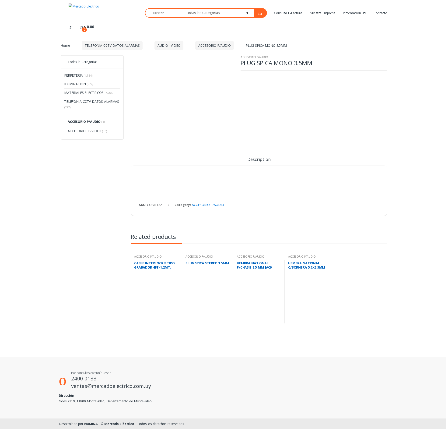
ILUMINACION (78, 84)
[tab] (258, 161)
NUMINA (91, 424)
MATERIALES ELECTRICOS (88, 92)
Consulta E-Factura (288, 13)
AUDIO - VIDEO (169, 45)
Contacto (380, 13)
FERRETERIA (78, 75)
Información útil (354, 13)
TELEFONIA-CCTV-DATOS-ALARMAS (112, 45)
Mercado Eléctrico (119, 424)
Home (65, 45)
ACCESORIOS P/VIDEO (87, 131)
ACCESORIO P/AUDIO (214, 45)
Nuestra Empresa (323, 13)
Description (258, 159)
